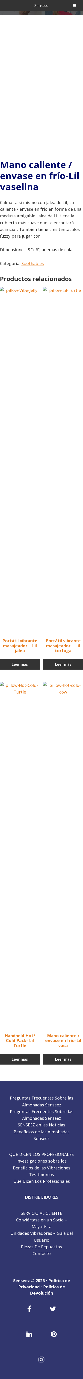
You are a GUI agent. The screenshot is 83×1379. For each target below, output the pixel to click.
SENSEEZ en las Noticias (41, 1125)
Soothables (32, 263)
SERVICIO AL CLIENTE (41, 1213)
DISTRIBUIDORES (41, 1197)
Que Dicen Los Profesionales (41, 1181)
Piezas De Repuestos (41, 1246)
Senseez (41, 5)
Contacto (42, 1253)
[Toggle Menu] (74, 5)
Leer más (20, 664)
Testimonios (41, 1174)
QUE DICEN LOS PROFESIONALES (41, 1154)
